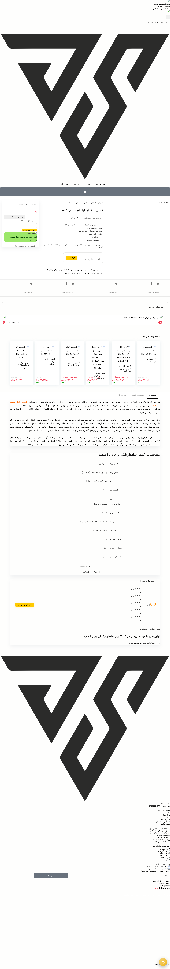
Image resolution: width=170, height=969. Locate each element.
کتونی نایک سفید (69, 273)
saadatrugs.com (163, 886)
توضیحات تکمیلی (137, 395)
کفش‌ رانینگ (165, 951)
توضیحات (152, 395)
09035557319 (53, 245)
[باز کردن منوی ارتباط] (163, 962)
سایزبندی (31, 220)
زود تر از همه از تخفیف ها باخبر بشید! (155, 871)
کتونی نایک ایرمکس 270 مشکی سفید (23, 365)
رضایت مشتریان (152, 22)
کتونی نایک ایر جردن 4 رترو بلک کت (125, 368)
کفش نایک (166, 937)
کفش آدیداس (16, 944)
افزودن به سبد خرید (29, 230)
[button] (168, 17)
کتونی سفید (61, 270)
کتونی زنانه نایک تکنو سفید (149, 360)
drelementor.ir (164, 888)
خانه (101, 203)
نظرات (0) (122, 395)
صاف (22, 220)
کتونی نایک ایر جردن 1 (95, 273)
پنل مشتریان (165, 22)
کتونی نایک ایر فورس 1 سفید (74, 363)
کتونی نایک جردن (81, 273)
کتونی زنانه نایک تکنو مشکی (50, 361)
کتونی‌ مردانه (116, 902)
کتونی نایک (96, 203)
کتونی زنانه (104, 902)
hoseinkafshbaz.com (161, 881)
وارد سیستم (138, 643)
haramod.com (164, 883)
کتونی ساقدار (70, 270)
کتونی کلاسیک (51, 270)
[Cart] (166, 28)
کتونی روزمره (80, 270)
